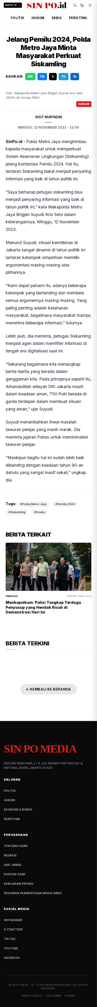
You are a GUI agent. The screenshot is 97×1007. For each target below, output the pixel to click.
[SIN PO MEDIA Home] (47, 5)
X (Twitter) (13, 929)
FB (42, 76)
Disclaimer (53, 995)
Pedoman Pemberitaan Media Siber (32, 893)
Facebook (12, 958)
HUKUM (38, 18)
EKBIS (57, 18)
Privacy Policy (32, 995)
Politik (10, 790)
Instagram (13, 920)
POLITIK (17, 18)
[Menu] (90, 5)
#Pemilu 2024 (65, 504)
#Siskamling (16, 512)
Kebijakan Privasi (18, 883)
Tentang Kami (16, 846)
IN (74, 76)
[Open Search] (75, 5)
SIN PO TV (11, 5)
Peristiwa (12, 819)
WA (30, 76)
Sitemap (70, 995)
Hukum (9, 800)
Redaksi (10, 855)
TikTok (10, 939)
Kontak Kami (14, 874)
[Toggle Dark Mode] (82, 5)
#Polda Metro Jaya (33, 504)
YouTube (11, 948)
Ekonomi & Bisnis (18, 809)
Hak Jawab (12, 865)
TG (63, 76)
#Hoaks (39, 512)
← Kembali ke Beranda (48, 689)
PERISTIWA (78, 18)
